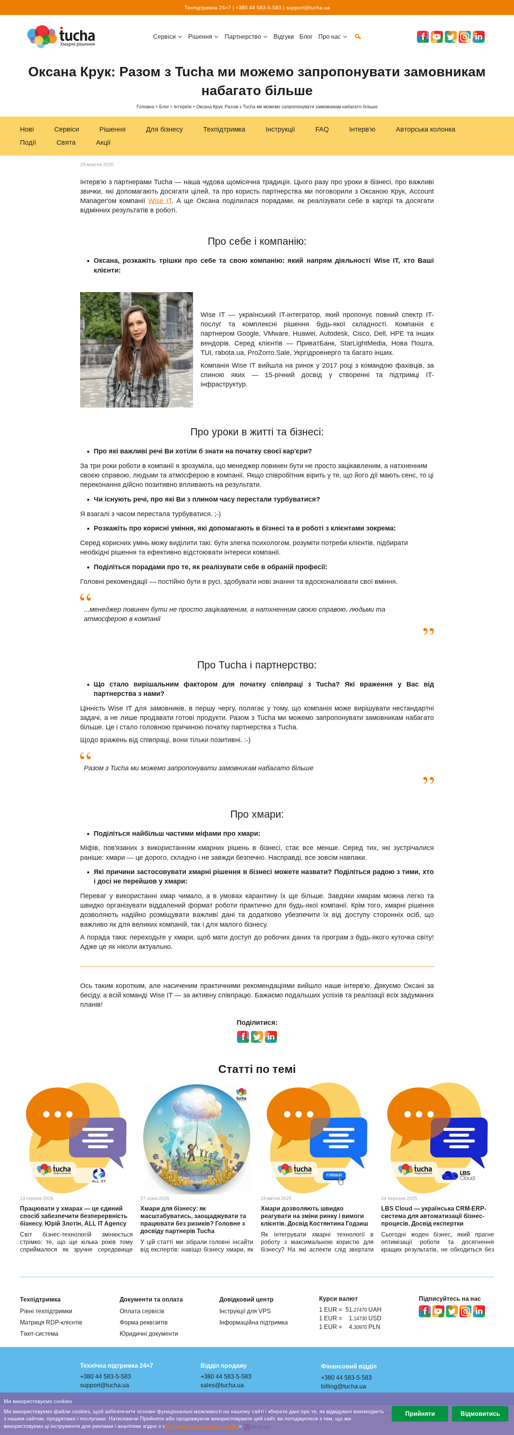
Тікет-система (39, 1333)
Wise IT (160, 201)
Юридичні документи (149, 1333)
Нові (27, 129)
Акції (103, 142)
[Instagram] (465, 37)
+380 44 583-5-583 (258, 8)
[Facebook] (423, 37)
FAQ (322, 129)
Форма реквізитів (144, 1322)
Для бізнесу (164, 129)
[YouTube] (437, 37)
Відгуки (284, 36)
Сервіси (66, 129)
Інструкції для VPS (245, 1311)
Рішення (112, 129)
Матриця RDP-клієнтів (51, 1322)
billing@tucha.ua (343, 1386)
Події (28, 142)
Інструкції (280, 129)
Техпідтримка (224, 129)
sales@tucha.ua (222, 1385)
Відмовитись (480, 1413)
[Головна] (63, 37)
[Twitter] (451, 37)
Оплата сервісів (142, 1311)
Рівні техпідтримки (46, 1311)
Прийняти (420, 1413)
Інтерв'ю (362, 129)
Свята (66, 142)
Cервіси (164, 36)
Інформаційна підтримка (253, 1322)
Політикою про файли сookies (202, 1426)
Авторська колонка (425, 129)
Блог (306, 36)
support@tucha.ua (308, 8)
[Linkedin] (479, 37)
